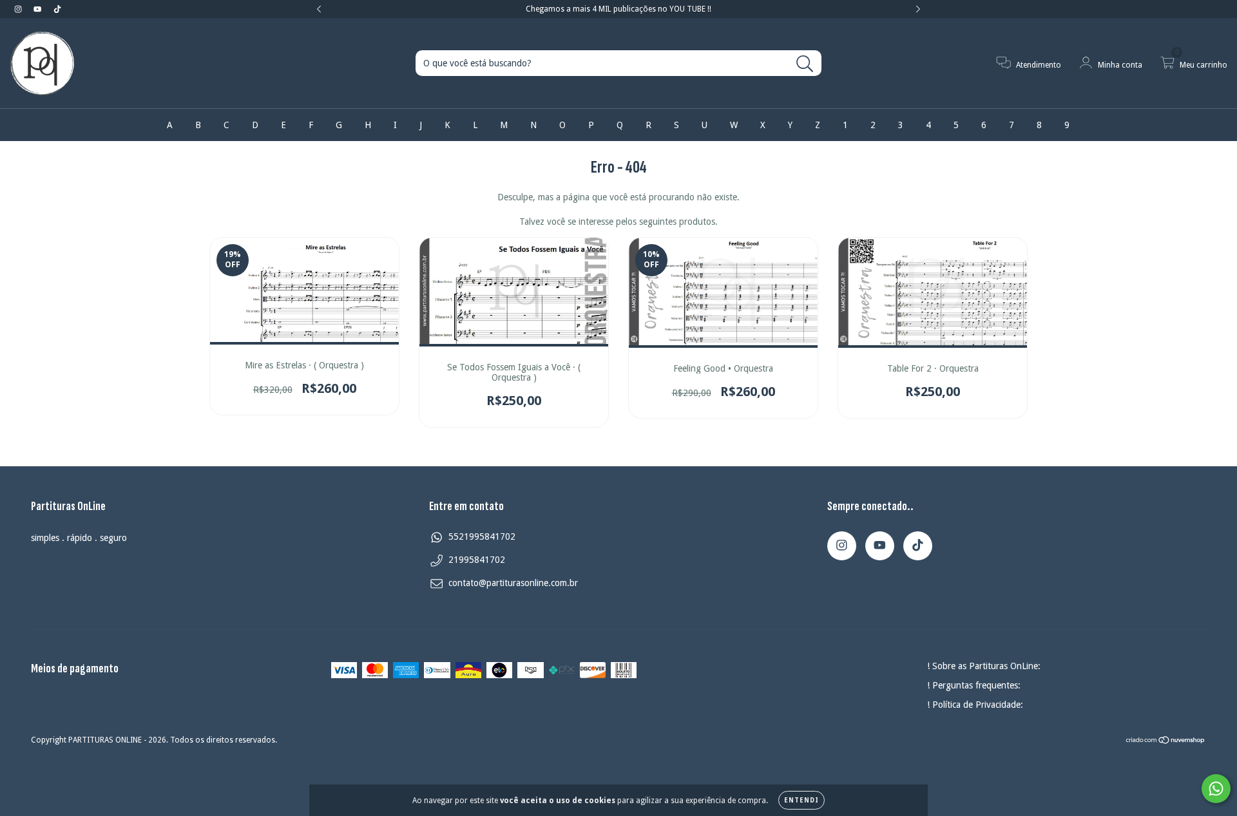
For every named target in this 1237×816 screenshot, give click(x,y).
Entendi (801, 800)
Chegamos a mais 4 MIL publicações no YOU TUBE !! (618, 9)
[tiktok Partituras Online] (57, 9)
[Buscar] (805, 64)
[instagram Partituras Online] (19, 9)
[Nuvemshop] (1166, 741)
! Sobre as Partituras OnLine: (983, 666)
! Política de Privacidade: (975, 704)
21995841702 (476, 560)
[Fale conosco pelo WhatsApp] (1216, 788)
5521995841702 (481, 536)
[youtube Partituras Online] (38, 9)
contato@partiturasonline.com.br (513, 583)
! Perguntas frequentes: (974, 685)
